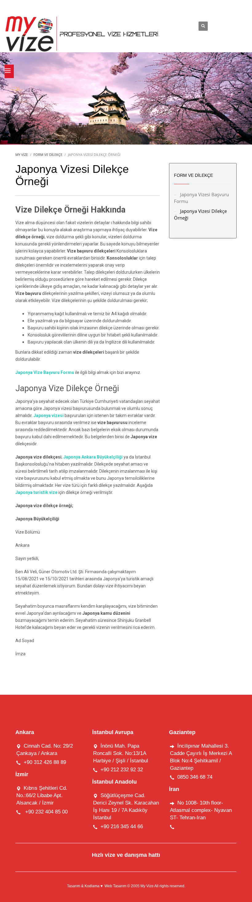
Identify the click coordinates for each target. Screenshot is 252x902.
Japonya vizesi (49, 415)
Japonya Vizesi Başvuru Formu (201, 197)
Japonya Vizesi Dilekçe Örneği (200, 214)
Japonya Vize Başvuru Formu (44, 372)
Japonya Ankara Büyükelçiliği (93, 457)
